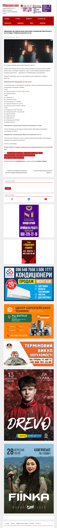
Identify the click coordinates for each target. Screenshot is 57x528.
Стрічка (17, 18)
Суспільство (41, 18)
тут (9, 78)
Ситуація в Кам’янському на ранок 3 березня (42, 171)
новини (40, 153)
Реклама (32, 523)
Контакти (38, 523)
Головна (6, 18)
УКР (22, 5)
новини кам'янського (10, 155)
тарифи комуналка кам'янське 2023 (25, 155)
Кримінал (29, 18)
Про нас (13, 523)
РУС (22, 7)
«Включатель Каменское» (29, 125)
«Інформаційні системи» (21, 82)
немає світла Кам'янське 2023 (15, 153)
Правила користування (22, 523)
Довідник (42, 23)
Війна (31, 23)
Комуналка (7, 23)
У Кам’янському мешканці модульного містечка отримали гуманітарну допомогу (16, 171)
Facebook (39, 161)
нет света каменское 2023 (31, 153)
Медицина (20, 23)
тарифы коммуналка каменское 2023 (14, 157)
